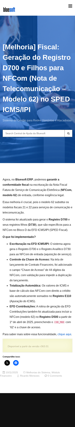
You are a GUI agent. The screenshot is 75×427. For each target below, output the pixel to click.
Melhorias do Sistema (38, 372)
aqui (68, 334)
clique (61, 334)
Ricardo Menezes (29, 375)
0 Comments (55, 375)
